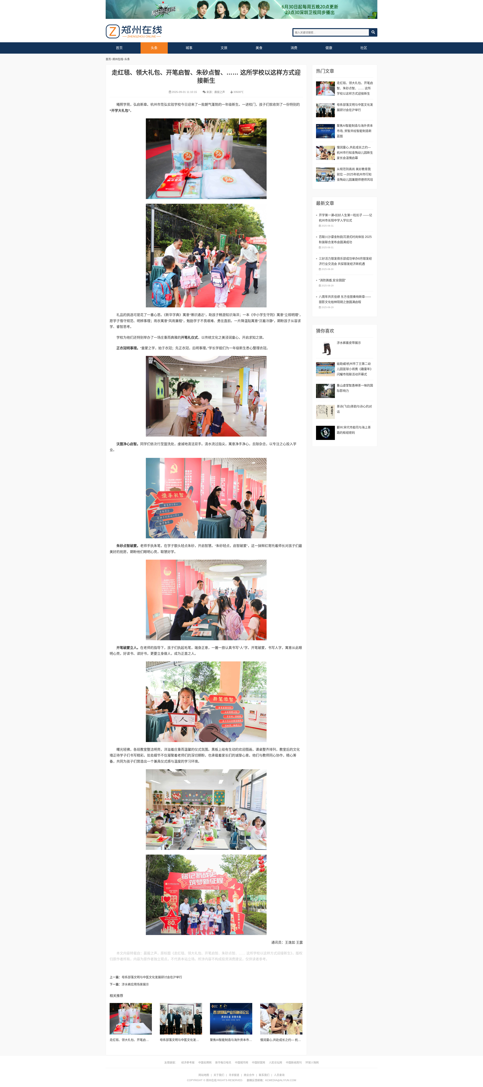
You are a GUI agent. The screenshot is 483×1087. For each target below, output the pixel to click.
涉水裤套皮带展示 (349, 342)
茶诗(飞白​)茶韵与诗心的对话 (354, 409)
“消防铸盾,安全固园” (332, 280)
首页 (119, 48)
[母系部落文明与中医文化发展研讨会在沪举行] (181, 1019)
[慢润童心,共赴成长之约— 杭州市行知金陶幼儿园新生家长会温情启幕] (281, 1019)
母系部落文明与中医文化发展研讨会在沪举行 (152, 977)
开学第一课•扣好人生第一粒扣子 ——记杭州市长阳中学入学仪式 (345, 218)
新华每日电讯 (223, 1062)
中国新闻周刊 (294, 1062)
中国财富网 (258, 1062)
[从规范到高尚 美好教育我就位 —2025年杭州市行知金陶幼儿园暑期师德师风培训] (325, 174)
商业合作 (249, 1074)
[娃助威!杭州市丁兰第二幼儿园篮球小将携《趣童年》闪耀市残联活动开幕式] (325, 369)
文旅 (224, 48)
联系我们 (264, 1074)
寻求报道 (234, 1074)
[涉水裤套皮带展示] (325, 348)
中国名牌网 (205, 1062)
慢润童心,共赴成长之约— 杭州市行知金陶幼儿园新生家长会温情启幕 (355, 153)
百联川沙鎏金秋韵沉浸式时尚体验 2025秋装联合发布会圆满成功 (345, 239)
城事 (189, 48)
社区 (363, 48)
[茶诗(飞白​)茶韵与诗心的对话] (325, 412)
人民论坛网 (275, 1062)
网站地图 (203, 1074)
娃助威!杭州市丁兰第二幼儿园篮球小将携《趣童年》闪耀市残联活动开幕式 (355, 369)
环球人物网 (312, 1062)
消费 (294, 48)
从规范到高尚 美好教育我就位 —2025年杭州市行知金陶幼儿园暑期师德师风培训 (355, 174)
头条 (154, 48)
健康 (328, 48)
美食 (259, 48)
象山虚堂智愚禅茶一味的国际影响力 (355, 388)
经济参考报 (188, 1062)
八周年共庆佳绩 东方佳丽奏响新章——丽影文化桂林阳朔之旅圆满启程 (345, 299)
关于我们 (219, 1074)
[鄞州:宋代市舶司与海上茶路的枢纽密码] (325, 433)
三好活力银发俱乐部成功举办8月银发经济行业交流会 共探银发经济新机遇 (345, 261)
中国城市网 (241, 1062)
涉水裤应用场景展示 (135, 984)
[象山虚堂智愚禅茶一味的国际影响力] (325, 391)
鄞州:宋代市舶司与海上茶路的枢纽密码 (354, 430)
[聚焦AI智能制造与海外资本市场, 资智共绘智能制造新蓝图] (231, 1019)
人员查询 (279, 1074)
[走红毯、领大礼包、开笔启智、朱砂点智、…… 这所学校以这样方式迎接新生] (131, 1019)
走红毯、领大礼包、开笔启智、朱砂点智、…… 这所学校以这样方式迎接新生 (355, 88)
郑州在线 (134, 31)
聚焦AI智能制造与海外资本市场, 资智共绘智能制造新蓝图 (248, 1039)
